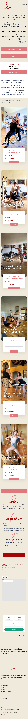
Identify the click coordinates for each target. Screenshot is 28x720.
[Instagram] (6, 577)
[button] (14, 155)
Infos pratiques (10, 158)
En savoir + (9, 155)
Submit (14, 629)
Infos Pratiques (10, 284)
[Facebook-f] (3, 577)
